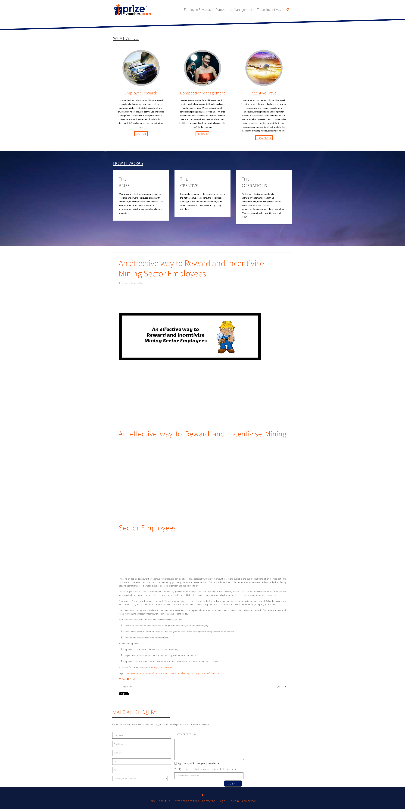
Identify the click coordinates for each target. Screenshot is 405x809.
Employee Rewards (197, 9)
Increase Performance (152, 673)
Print (124, 679)
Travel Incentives (269, 9)
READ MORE (141, 133)
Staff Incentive (212, 673)
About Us (164, 801)
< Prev (124, 686)
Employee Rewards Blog (132, 282)
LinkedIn (233, 801)
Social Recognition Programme (191, 673)
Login (222, 801)
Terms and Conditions (186, 801)
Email (132, 679)
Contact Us (208, 801)
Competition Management (233, 9)
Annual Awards (169, 673)
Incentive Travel (263, 93)
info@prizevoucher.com (161, 667)
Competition (249, 801)
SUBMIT (233, 783)
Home (152, 801)
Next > (278, 686)
